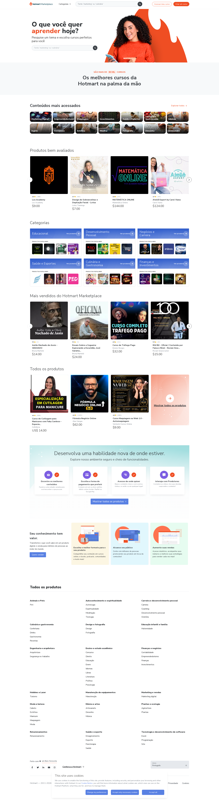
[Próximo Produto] (189, 177)
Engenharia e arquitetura (42, 648)
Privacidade (173, 783)
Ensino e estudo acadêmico (99, 648)
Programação (147, 740)
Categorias (63, 4)
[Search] (140, 4)
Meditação (90, 612)
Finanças (145, 660)
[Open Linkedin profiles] (43, 767)
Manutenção (91, 696)
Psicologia (90, 684)
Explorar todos (177, 105)
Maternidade (147, 628)
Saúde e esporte (94, 732)
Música (89, 716)
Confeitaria (34, 628)
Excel (143, 736)
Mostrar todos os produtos (108, 501)
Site (143, 744)
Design (89, 628)
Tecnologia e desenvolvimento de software (163, 732)
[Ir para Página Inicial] (41, 4)
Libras (88, 672)
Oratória (145, 617)
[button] (170, 765)
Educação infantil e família (154, 624)
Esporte (89, 740)
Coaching (145, 608)
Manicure (34, 716)
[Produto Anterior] (29, 177)
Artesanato (91, 708)
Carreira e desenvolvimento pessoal (159, 600)
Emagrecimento (93, 736)
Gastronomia (35, 636)
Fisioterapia (91, 744)
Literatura (90, 676)
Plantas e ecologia (150, 704)
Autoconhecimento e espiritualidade (104, 600)
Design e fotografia (95, 624)
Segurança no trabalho (40, 656)
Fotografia (90, 632)
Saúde (88, 748)
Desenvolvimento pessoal (153, 612)
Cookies (185, 783)
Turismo (33, 696)
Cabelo (33, 708)
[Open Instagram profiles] (55, 767)
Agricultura (146, 708)
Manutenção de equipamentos (101, 692)
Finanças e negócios (151, 648)
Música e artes (93, 704)
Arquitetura (35, 652)
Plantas (144, 712)
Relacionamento (37, 736)
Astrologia (90, 604)
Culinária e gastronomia (41, 624)
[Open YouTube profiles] (49, 767)
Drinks (32, 632)
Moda (32, 724)
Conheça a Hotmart (71, 766)
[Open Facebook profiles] (32, 767)
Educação (90, 660)
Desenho (90, 712)
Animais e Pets (37, 600)
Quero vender (38, 554)
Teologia (90, 617)
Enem (88, 664)
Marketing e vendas (151, 692)
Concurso (90, 652)
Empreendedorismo (150, 656)
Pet (31, 604)
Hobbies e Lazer (38, 692)
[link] (41, 117)
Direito (89, 656)
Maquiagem (35, 720)
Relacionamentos (38, 732)
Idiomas (89, 668)
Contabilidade (147, 652)
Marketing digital (149, 696)
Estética (33, 712)
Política (89, 680)
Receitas (34, 640)
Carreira (144, 604)
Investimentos (147, 664)
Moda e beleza (37, 704)
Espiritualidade (92, 608)
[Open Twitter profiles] (38, 767)
